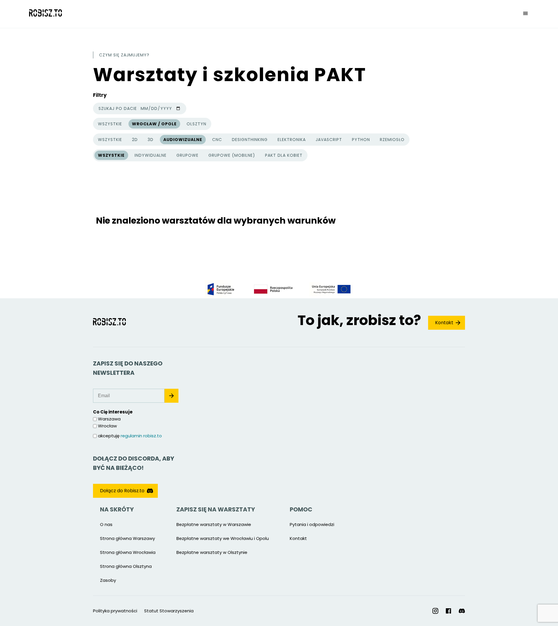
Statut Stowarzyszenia (169, 611)
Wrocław (107, 426)
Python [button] (361, 139)
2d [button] (135, 139)
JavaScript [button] (329, 139)
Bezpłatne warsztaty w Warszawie (213, 524)
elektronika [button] (292, 139)
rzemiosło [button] (392, 139)
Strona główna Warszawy (127, 538)
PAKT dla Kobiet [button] (284, 155)
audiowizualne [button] (182, 139)
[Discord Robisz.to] (462, 611)
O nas (106, 524)
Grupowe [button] (187, 155)
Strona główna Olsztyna (126, 566)
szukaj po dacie (118, 108)
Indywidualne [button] (151, 155)
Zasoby (108, 580)
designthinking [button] (250, 139)
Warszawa (109, 419)
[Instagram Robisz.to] (435, 611)
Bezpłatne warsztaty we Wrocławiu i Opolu (222, 538)
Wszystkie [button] (110, 125)
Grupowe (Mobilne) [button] (231, 155)
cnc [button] (217, 139)
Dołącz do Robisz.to (122, 490)
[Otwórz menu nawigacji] (525, 13)
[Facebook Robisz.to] (448, 610)
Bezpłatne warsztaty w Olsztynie (211, 552)
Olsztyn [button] (196, 124)
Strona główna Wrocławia (127, 552)
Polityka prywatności (115, 611)
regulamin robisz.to (141, 436)
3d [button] (150, 139)
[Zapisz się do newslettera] (171, 396)
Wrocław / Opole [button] (154, 124)
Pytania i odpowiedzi (312, 524)
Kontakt (444, 322)
